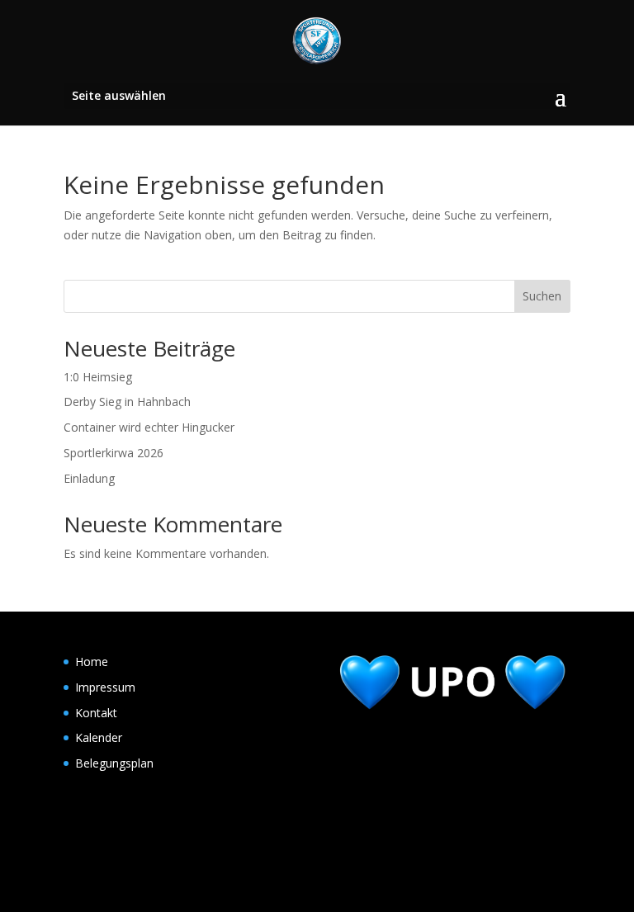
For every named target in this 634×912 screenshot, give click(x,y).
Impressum (105, 687)
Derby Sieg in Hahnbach (127, 401)
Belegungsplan (114, 763)
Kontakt (96, 713)
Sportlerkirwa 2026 (113, 453)
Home (91, 661)
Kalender (98, 737)
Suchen (542, 296)
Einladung (89, 478)
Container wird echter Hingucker (149, 427)
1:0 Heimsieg (98, 377)
